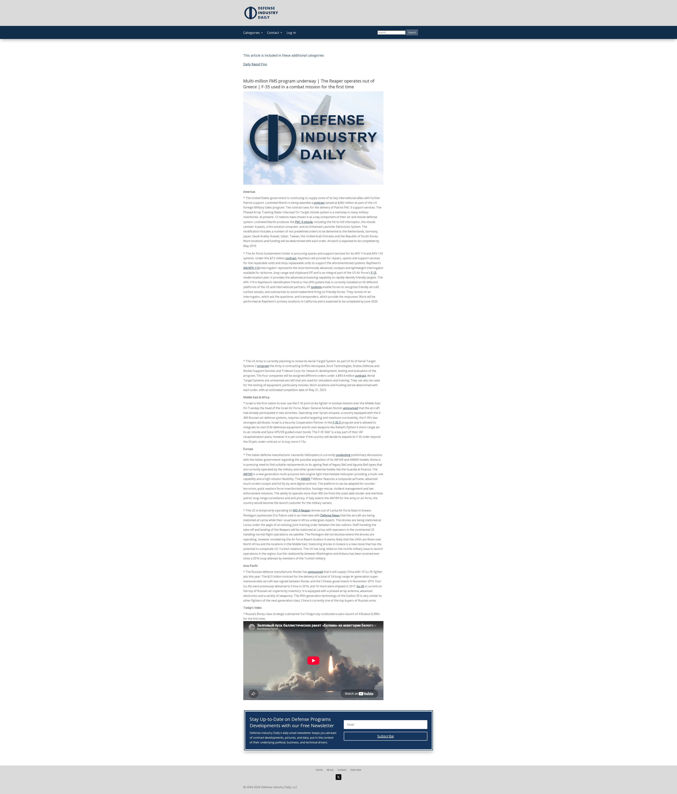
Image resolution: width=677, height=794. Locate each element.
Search (412, 32)
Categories (251, 33)
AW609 (305, 479)
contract (319, 203)
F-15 (373, 273)
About (330, 770)
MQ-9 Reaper (301, 510)
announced (350, 408)
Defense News (330, 515)
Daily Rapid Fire (255, 64)
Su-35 (360, 586)
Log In (291, 33)
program (263, 366)
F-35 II (337, 422)
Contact (273, 33)
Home (319, 770)
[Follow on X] (338, 777)
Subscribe (355, 770)
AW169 (247, 474)
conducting (343, 455)
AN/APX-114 (251, 268)
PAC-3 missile (304, 222)
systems (316, 287)
